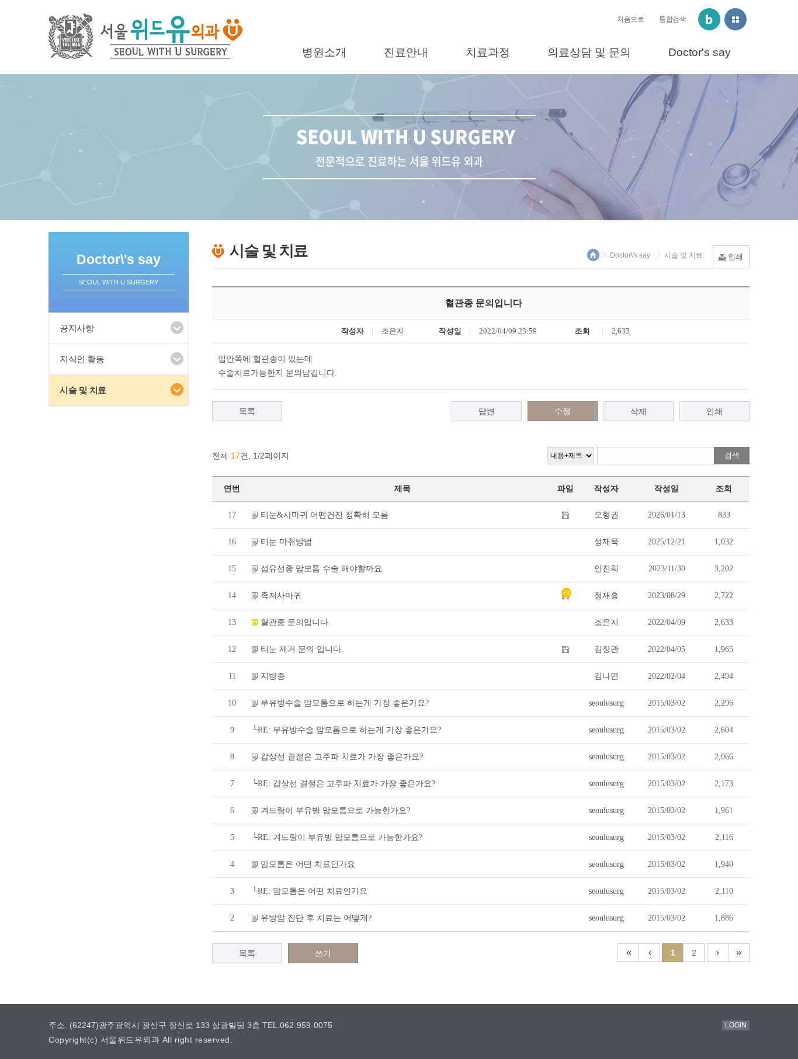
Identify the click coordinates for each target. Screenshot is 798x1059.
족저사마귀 (281, 595)
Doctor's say (699, 52)
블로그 (709, 19)
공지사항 (76, 328)
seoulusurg (606, 703)
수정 (562, 411)
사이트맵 (735, 19)
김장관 (606, 649)
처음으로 (630, 19)
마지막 (739, 952)
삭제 (638, 411)
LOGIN (736, 1025)
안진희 (606, 568)
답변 (486, 411)
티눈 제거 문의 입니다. (302, 649)
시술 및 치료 (83, 390)
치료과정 (488, 52)
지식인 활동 (82, 359)
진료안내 (406, 52)
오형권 (606, 515)
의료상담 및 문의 (589, 52)
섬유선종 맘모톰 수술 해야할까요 (321, 568)
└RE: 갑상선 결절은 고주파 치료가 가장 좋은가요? (343, 783)
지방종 (273, 676)
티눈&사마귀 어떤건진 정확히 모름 (324, 515)
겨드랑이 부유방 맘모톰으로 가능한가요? (335, 810)
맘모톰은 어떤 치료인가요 (308, 864)
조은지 (606, 622)
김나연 (606, 676)
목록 (247, 411)
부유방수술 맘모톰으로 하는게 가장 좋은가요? (345, 703)
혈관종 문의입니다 (294, 622)
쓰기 (323, 953)
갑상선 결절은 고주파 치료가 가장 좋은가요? (342, 756)
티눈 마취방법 (286, 541)
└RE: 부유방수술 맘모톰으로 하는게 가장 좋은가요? (346, 729)
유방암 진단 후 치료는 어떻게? (316, 918)
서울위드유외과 (145, 36)
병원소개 (324, 52)
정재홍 (606, 595)
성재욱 (606, 541)
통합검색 (672, 19)
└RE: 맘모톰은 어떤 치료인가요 (309, 891)
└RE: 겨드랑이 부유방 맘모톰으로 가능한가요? (337, 837)
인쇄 (714, 411)
